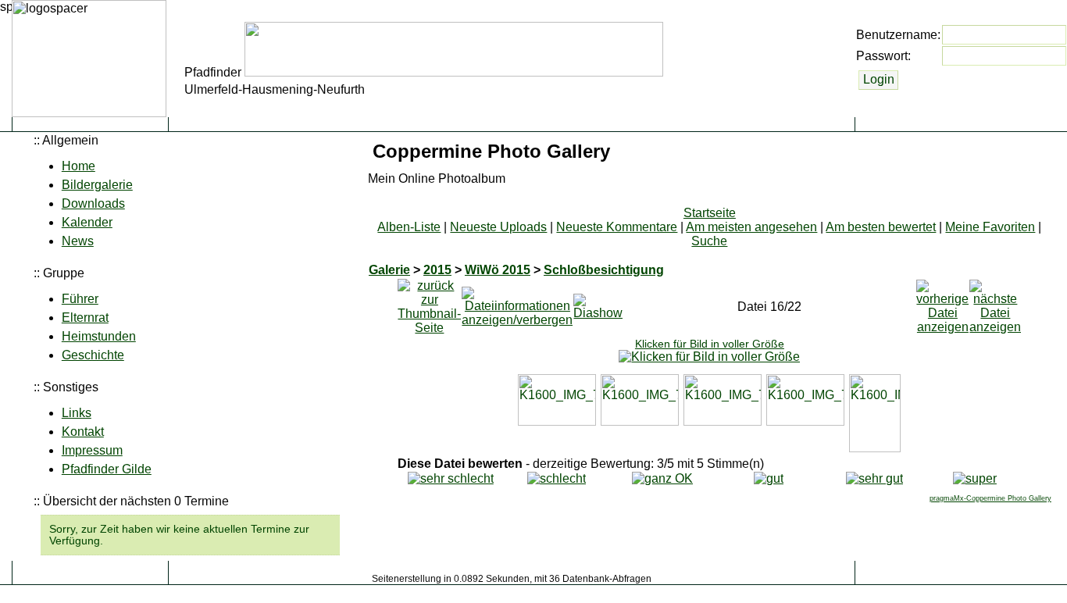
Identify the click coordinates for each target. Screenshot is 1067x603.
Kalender (87, 222)
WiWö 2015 (497, 270)
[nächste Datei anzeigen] (995, 302)
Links (76, 412)
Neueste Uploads (498, 227)
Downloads (93, 203)
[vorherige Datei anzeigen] (942, 302)
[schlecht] (556, 478)
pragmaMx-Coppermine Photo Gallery (990, 498)
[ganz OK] (662, 478)
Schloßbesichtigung (604, 270)
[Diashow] (598, 302)
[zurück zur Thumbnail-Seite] (429, 302)
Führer (80, 298)
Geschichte (93, 355)
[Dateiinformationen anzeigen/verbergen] (517, 302)
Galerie (389, 270)
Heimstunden (99, 336)
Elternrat (85, 317)
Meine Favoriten (990, 227)
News (78, 241)
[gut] (768, 478)
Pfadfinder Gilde (107, 469)
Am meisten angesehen (751, 227)
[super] (975, 478)
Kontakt (83, 431)
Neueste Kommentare (616, 227)
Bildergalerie (97, 184)
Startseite (709, 212)
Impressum (92, 450)
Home (78, 166)
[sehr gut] (874, 478)
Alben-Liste (409, 227)
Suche (709, 241)
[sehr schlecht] (451, 478)
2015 (437, 270)
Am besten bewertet (881, 227)
